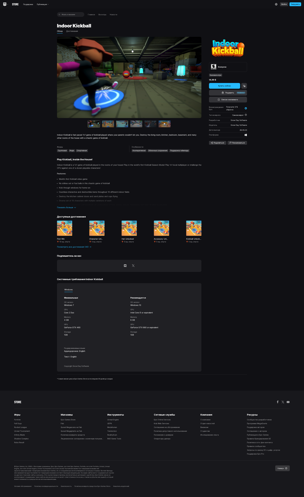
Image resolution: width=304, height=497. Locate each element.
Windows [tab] (68, 289)
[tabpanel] (129, 317)
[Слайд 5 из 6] (150, 123)
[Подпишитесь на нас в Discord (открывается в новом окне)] (125, 266)
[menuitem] (91, 14)
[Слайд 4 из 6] (136, 123)
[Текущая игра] (94, 123)
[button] (129, 207)
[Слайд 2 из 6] (108, 123)
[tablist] (129, 289)
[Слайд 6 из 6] (164, 123)
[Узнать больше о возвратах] (246, 115)
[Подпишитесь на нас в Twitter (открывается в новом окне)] (133, 266)
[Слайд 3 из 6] (122, 123)
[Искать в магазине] (59, 14)
